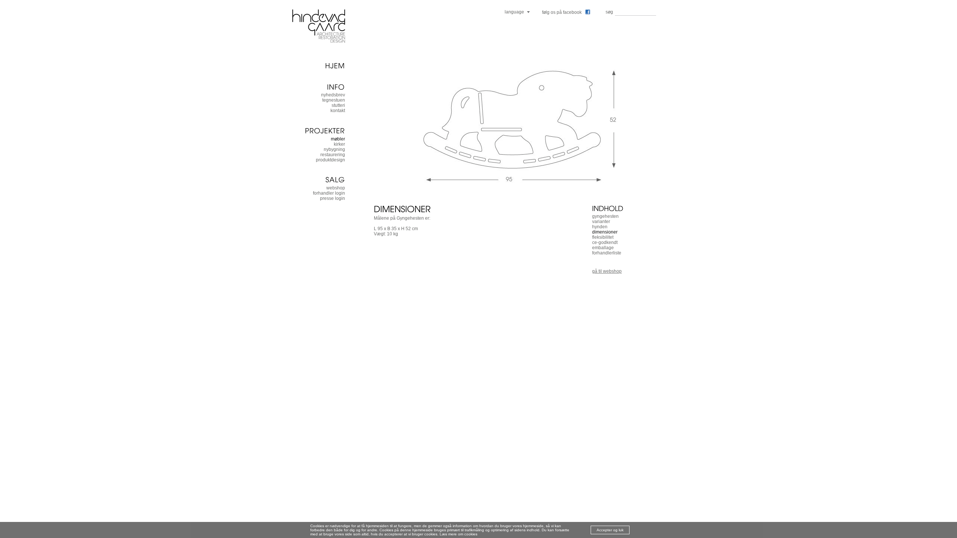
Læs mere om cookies (458, 534)
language (514, 12)
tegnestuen (333, 100)
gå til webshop (607, 271)
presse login (332, 198)
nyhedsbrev (333, 95)
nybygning (334, 149)
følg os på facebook (562, 12)
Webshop (335, 188)
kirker (339, 144)
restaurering (332, 154)
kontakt (337, 110)
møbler (338, 139)
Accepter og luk (610, 530)
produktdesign (330, 160)
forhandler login (329, 193)
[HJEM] (318, 65)
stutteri (338, 105)
